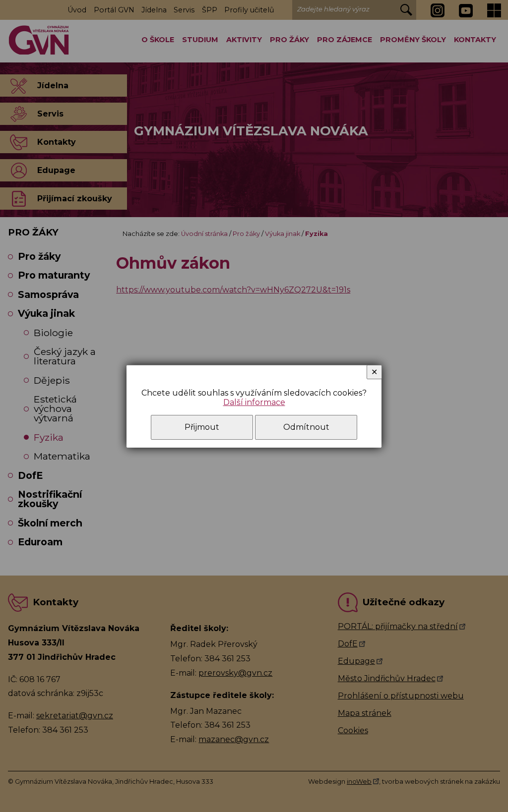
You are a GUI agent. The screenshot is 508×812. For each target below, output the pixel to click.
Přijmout (202, 427)
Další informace (254, 402)
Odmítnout (306, 427)
